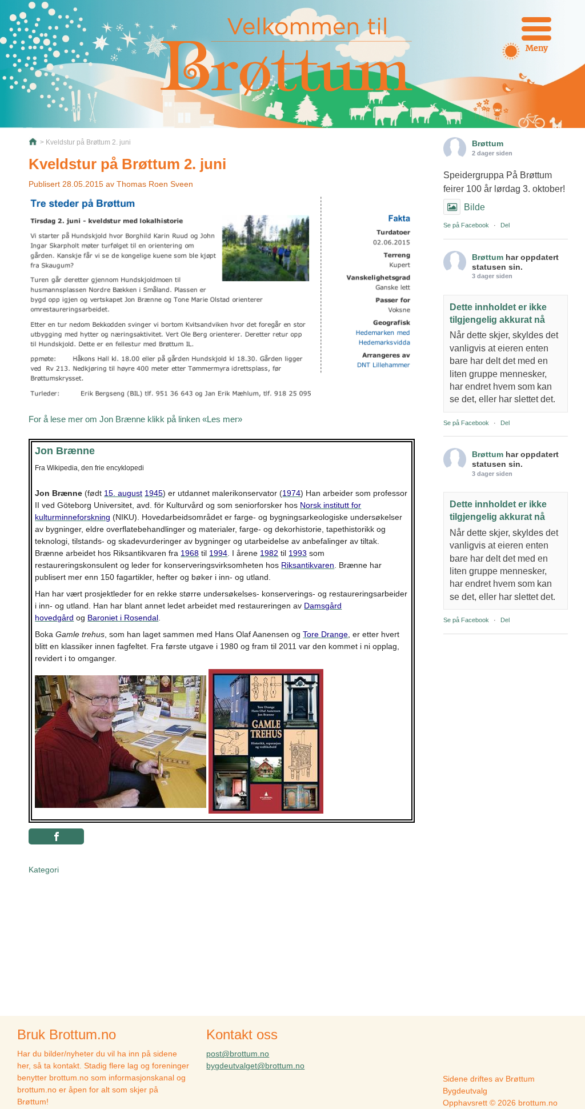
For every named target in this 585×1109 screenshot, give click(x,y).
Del (505, 225)
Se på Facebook (466, 225)
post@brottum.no (237, 1053)
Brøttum (487, 143)
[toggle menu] (536, 28)
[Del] (56, 836)
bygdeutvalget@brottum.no (255, 1065)
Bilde (474, 207)
